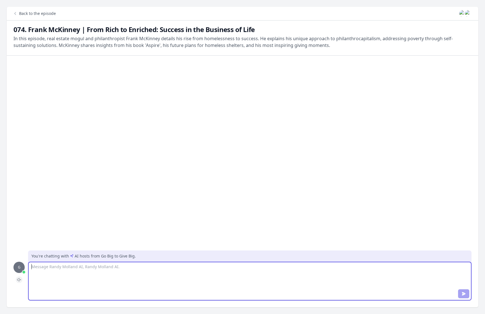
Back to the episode (37, 13)
